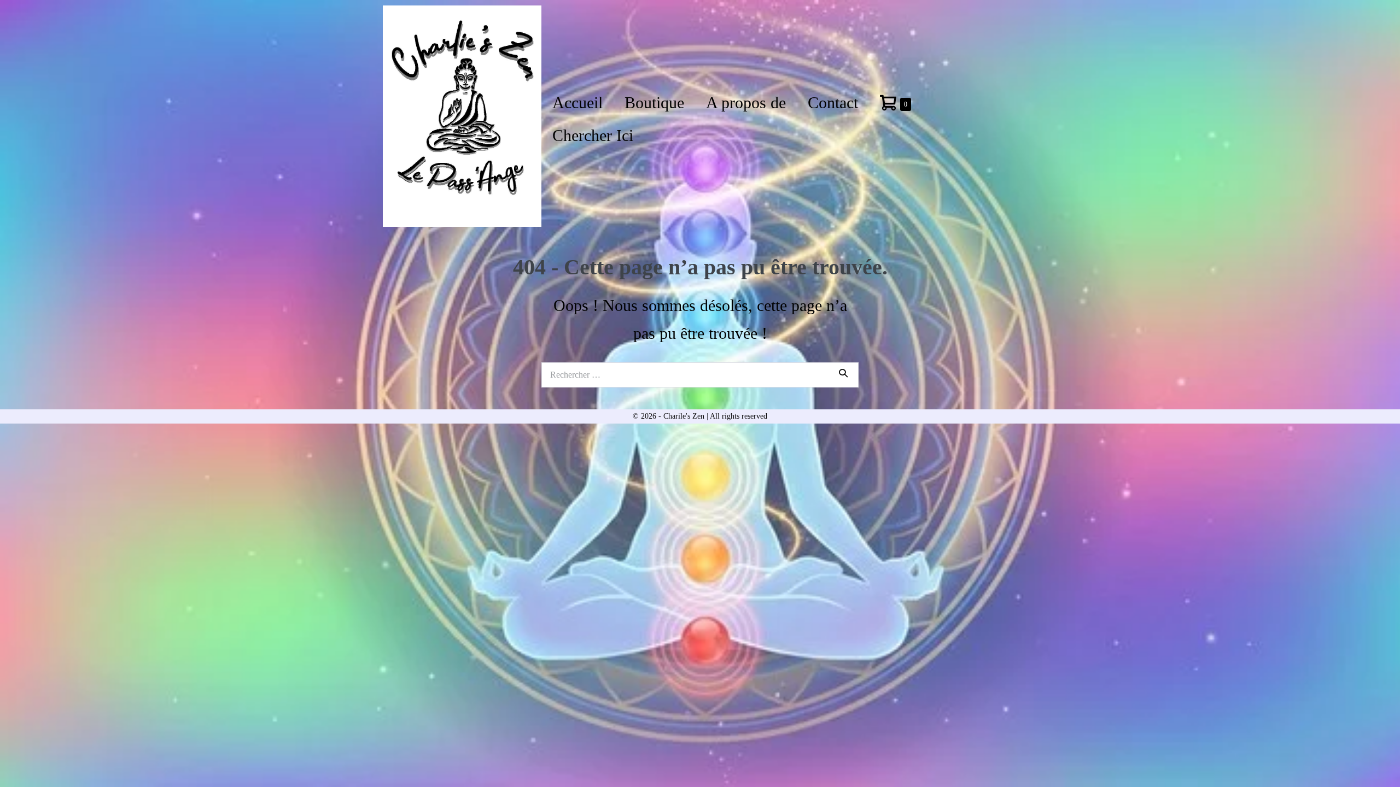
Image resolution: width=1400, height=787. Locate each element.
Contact (833, 102)
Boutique (654, 102)
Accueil (577, 102)
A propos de (746, 102)
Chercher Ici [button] (592, 135)
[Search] (843, 373)
